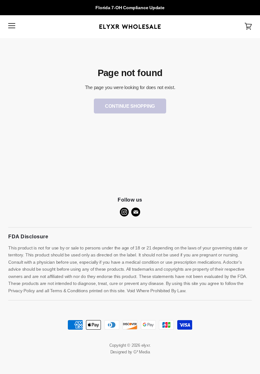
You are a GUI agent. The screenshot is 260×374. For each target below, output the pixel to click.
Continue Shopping (130, 106)
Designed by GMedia (130, 352)
